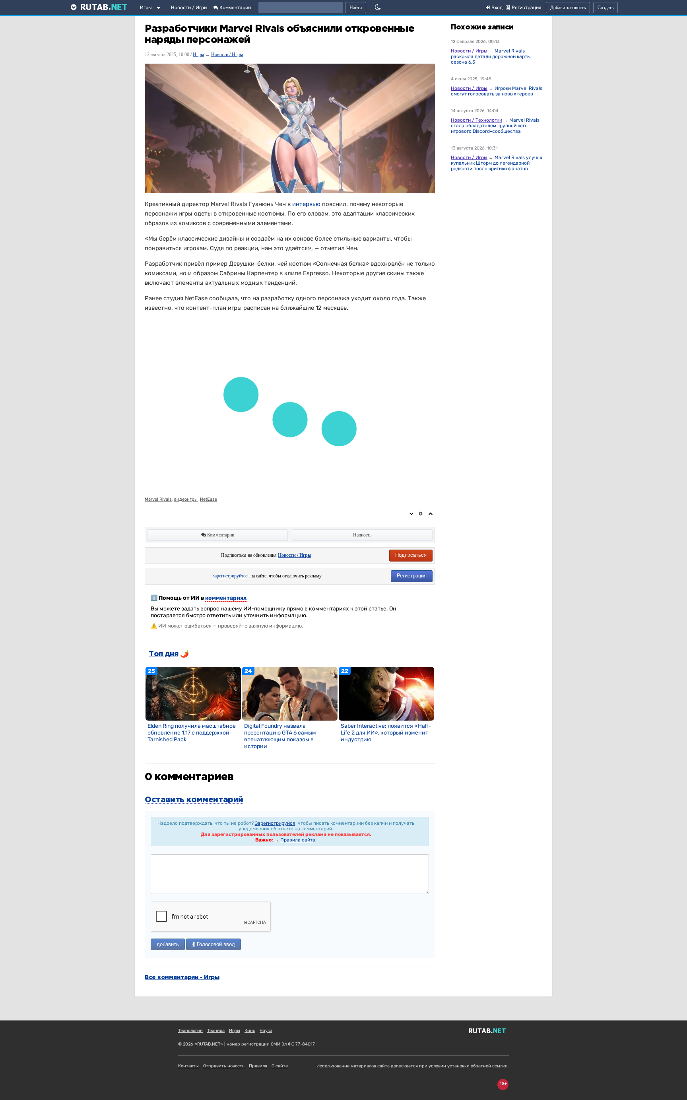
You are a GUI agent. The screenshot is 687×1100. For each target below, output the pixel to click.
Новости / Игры (189, 7)
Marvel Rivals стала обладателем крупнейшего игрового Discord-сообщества (495, 125)
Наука (266, 1030)
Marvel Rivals (158, 499)
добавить (168, 944)
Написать (362, 535)
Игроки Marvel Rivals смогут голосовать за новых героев (496, 91)
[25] (193, 693)
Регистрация (412, 576)
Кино (250, 1030)
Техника (216, 1030)
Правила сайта (297, 840)
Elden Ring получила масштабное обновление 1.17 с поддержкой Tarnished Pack (191, 733)
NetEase (208, 499)
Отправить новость (224, 1066)
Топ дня (163, 654)
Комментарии (234, 7)
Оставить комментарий (194, 799)
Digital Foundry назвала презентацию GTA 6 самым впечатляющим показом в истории (280, 736)
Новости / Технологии (476, 120)
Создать (605, 7)
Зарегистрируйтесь (230, 576)
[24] (290, 693)
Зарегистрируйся (275, 823)
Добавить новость (568, 7)
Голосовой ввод (215, 944)
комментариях (225, 598)
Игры (146, 7)
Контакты (188, 1066)
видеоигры (186, 499)
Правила (258, 1066)
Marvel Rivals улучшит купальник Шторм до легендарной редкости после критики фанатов (498, 163)
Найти (355, 7)
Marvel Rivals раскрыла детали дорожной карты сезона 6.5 (491, 56)
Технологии (190, 1030)
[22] (386, 693)
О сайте (280, 1066)
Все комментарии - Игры (182, 977)
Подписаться (411, 555)
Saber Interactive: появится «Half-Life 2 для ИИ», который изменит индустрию (386, 733)
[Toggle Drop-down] (160, 9)
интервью (306, 204)
